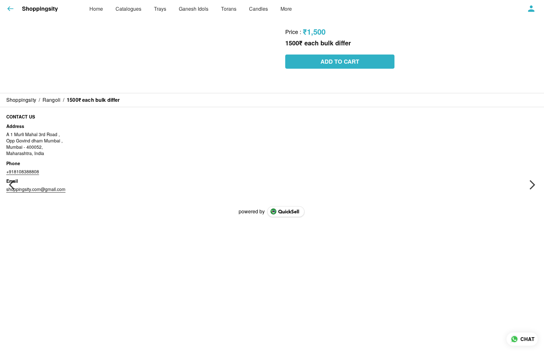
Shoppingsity (40, 9)
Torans (228, 8)
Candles (258, 8)
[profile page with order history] (531, 9)
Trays (160, 8)
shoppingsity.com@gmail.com (35, 189)
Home (96, 8)
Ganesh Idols (193, 8)
